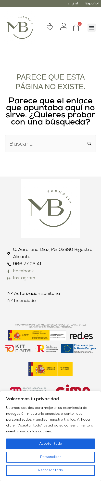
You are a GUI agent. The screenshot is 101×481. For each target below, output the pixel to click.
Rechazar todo (50, 470)
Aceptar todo (50, 444)
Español (92, 3)
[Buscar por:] (50, 144)
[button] (92, 28)
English (73, 3)
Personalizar (50, 457)
